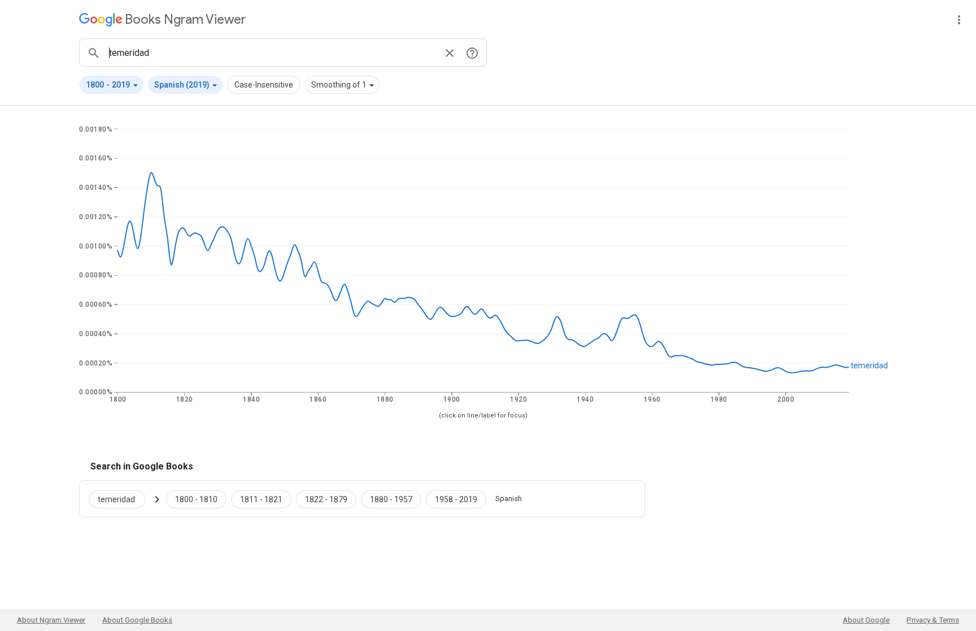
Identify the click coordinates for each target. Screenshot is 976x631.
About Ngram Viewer (51, 620)
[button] (111, 85)
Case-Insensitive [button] (263, 84)
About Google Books (137, 620)
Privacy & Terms (933, 620)
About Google (866, 620)
